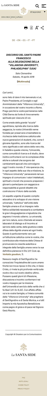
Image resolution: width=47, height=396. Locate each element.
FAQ (23, 378)
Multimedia (23, 81)
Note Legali (23, 381)
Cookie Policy (23, 385)
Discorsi (5, 17)
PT (33, 40)
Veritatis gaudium (12, 254)
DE (13, 40)
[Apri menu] (43, 6)
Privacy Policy (23, 389)
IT (29, 40)
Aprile (19, 17)
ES (24, 40)
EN (18, 40)
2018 (13, 17)
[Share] (42, 28)
